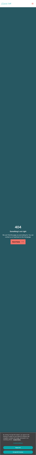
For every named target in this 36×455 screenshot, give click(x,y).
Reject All (18, 447)
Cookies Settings (18, 443)
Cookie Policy (17, 439)
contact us (8, 237)
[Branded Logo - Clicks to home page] (6, 4)
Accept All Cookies (18, 452)
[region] (18, 443)
